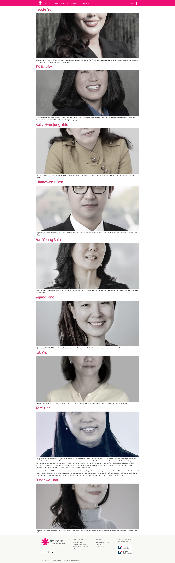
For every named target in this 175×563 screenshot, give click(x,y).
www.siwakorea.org (123, 541)
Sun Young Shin (48, 239)
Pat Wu (41, 352)
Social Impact (60, 3)
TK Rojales (44, 67)
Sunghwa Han (47, 480)
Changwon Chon (49, 182)
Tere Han (43, 408)
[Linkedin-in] (52, 552)
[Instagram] (47, 552)
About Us (47, 3)
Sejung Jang (45, 297)
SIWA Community (73, 3)
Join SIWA (86, 3)
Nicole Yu (43, 9)
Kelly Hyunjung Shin (52, 124)
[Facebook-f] (43, 552)
